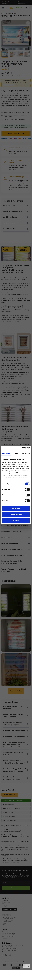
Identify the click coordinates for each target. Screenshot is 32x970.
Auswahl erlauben (16, 514)
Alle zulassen (16, 508)
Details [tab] (16, 453)
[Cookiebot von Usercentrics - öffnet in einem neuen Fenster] (22, 448)
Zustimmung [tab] (6, 453)
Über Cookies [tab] (25, 453)
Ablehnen (16, 520)
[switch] (27, 489)
